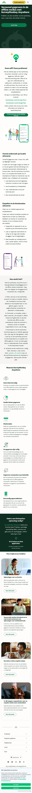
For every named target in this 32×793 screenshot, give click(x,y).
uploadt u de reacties (15, 353)
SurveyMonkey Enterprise (12, 525)
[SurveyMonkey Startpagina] (4, 2)
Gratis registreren (19, 2)
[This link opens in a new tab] (8, 761)
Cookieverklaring (5, 780)
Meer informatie (10, 590)
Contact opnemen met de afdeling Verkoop (16, 114)
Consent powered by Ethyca (23, 790)
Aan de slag (14, 25)
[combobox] (16, 757)
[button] (16, 734)
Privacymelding (22, 779)
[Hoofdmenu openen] (28, 2)
